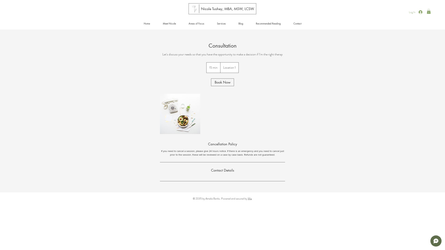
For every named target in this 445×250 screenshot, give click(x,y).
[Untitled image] (180, 114)
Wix (250, 199)
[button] (429, 11)
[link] (222, 82)
